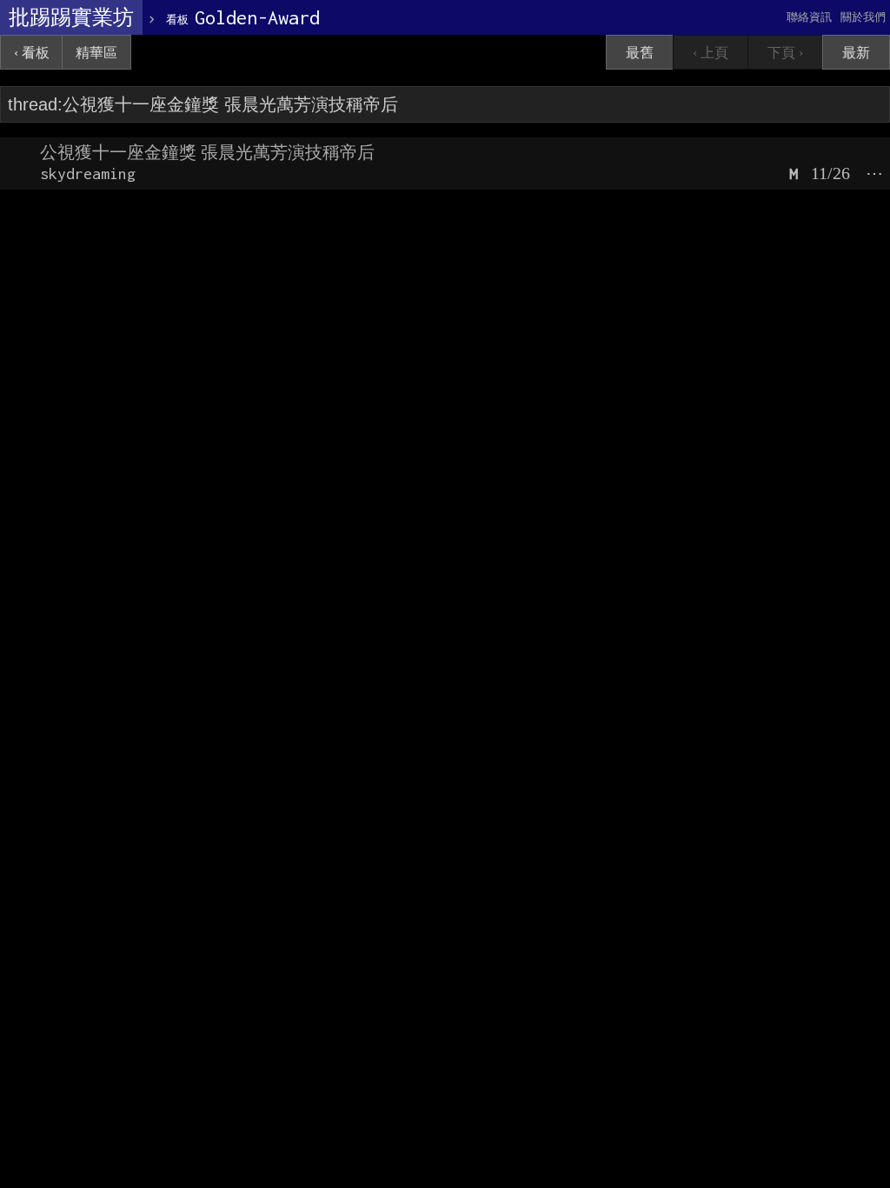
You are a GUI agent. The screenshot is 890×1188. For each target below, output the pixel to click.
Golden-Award (243, 17)
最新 (856, 52)
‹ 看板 (32, 52)
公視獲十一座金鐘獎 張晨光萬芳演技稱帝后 (207, 152)
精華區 (96, 52)
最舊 (640, 52)
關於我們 (863, 17)
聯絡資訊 (809, 17)
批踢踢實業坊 (71, 17)
